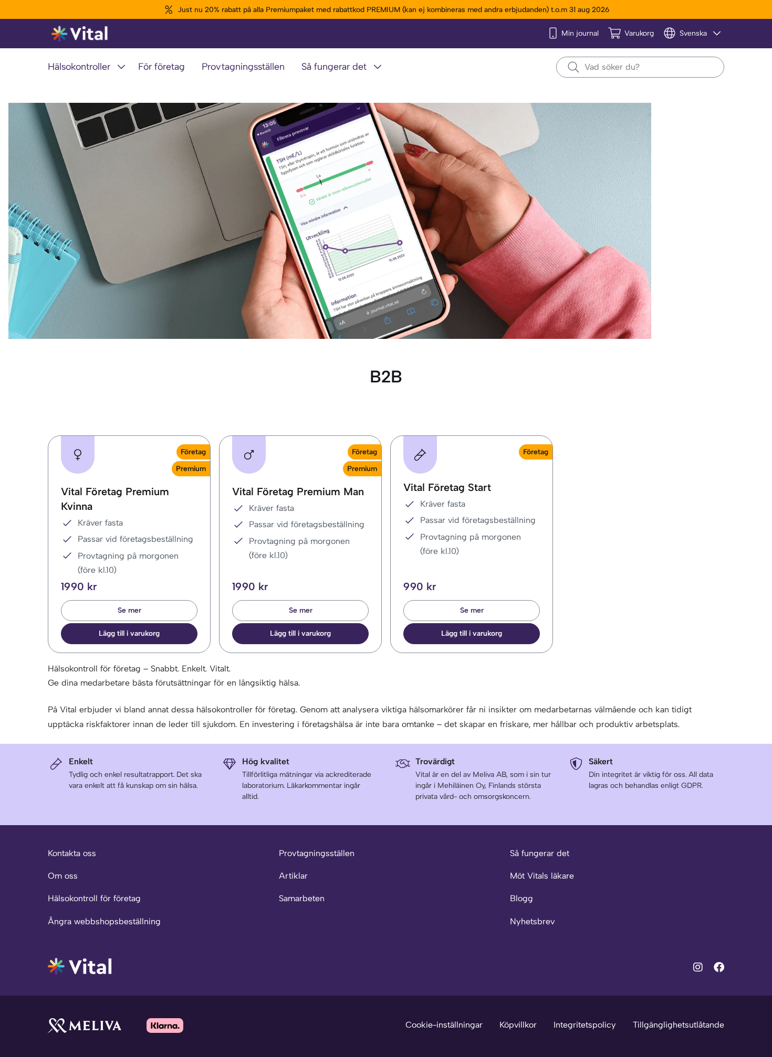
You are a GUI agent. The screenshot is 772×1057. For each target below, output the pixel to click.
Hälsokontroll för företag (94, 898)
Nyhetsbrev (532, 921)
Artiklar (293, 876)
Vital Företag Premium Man (298, 491)
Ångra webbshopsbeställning (104, 921)
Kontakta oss (72, 853)
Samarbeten (302, 898)
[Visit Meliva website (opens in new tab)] (84, 1025)
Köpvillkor (518, 1025)
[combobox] (640, 67)
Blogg (521, 898)
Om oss (63, 876)
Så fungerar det (539, 853)
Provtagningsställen (316, 853)
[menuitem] (89, 67)
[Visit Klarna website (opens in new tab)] (165, 1025)
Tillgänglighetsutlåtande (678, 1025)
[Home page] (80, 34)
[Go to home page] (80, 965)
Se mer (129, 610)
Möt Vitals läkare (542, 876)
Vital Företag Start (447, 487)
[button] (129, 633)
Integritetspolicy (585, 1025)
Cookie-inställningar (444, 1025)
